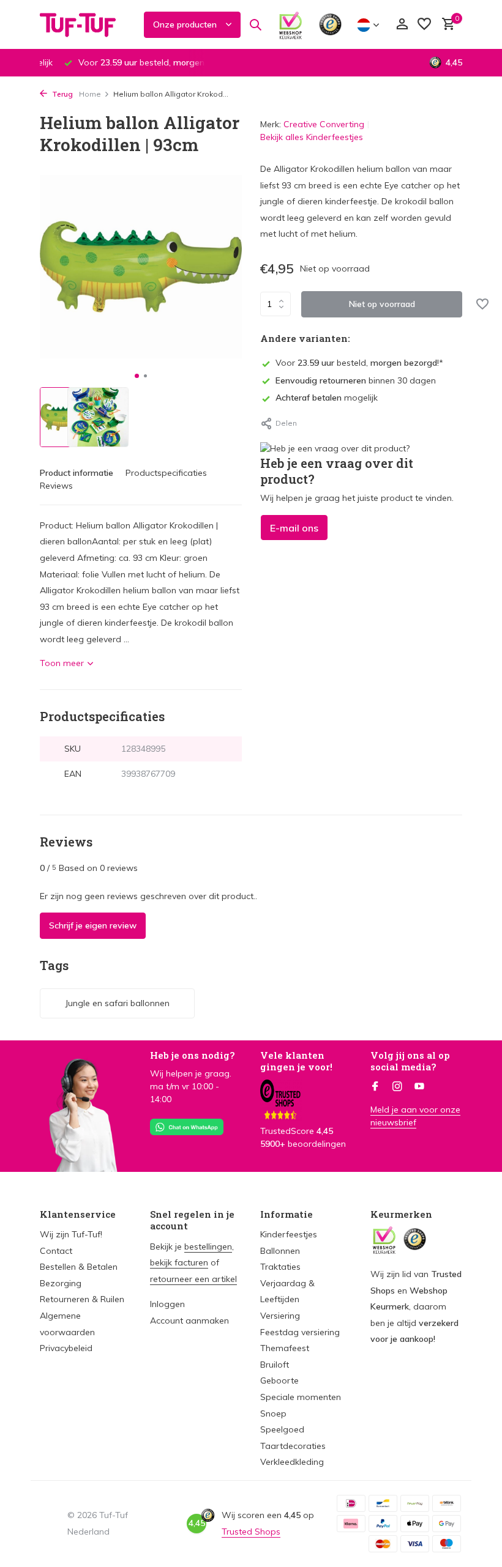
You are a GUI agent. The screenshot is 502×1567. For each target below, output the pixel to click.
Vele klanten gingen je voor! (296, 1061)
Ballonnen (280, 1250)
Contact (56, 1250)
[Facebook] (375, 1087)
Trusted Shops (251, 1531)
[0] (445, 24)
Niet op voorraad (382, 303)
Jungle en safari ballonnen (117, 1003)
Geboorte (279, 1380)
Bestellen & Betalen (79, 1266)
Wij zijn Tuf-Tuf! (71, 1234)
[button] (136, 376)
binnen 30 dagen (355, 380)
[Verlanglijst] (424, 24)
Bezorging (60, 1283)
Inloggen (167, 1304)
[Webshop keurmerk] (290, 24)
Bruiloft (274, 1364)
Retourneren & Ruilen (82, 1299)
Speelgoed (282, 1429)
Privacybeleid (66, 1348)
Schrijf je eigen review (93, 925)
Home (90, 93)
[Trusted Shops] (330, 24)
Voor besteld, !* (359, 362)
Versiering (280, 1315)
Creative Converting (323, 124)
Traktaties (280, 1266)
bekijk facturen (179, 1262)
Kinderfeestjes (288, 1234)
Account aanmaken (189, 1320)
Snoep (273, 1413)
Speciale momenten (300, 1396)
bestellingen (208, 1246)
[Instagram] (397, 1087)
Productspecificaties (166, 472)
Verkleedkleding (292, 1461)
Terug (61, 93)
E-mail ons (294, 528)
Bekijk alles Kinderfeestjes (311, 137)
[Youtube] (419, 1087)
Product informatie (76, 472)
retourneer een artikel (193, 1278)
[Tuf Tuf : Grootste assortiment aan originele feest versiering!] (86, 24)
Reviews (56, 485)
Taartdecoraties (293, 1445)
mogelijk (326, 397)
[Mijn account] (402, 25)
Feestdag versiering (300, 1332)
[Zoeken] (255, 24)
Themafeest (284, 1348)
